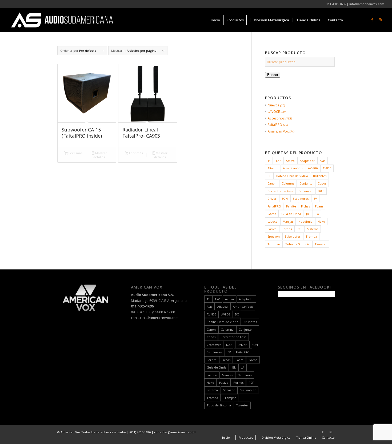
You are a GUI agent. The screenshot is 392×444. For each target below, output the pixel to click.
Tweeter (321, 244)
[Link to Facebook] (372, 20)
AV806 (327, 168)
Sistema (312, 229)
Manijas (288, 221)
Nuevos (273, 105)
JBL (308, 214)
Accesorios (276, 118)
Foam (319, 206)
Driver (272, 199)
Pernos (287, 229)
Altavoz (272, 168)
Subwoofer (293, 236)
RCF (299, 229)
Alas (322, 161)
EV (315, 199)
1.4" (278, 161)
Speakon (273, 236)
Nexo (321, 221)
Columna (288, 183)
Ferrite (291, 206)
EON (285, 199)
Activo (290, 161)
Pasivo (272, 229)
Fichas (305, 206)
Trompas (273, 244)
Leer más (75, 153)
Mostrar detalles (100, 155)
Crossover (305, 191)
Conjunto (306, 183)
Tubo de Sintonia (297, 244)
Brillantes (319, 176)
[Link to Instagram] (380, 20)
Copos (322, 183)
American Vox (278, 131)
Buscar (272, 75)
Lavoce (272, 221)
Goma (271, 214)
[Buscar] (351, 20)
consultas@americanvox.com (154, 317)
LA (317, 214)
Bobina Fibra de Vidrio (292, 176)
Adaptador (307, 161)
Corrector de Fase (280, 191)
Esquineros (301, 199)
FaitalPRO (275, 124)
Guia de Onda (291, 214)
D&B (321, 191)
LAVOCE (274, 111)
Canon (272, 183)
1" (268, 161)
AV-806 (313, 168)
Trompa (311, 236)
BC (269, 176)
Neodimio (305, 221)
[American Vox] (62, 20)
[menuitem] (215, 20)
